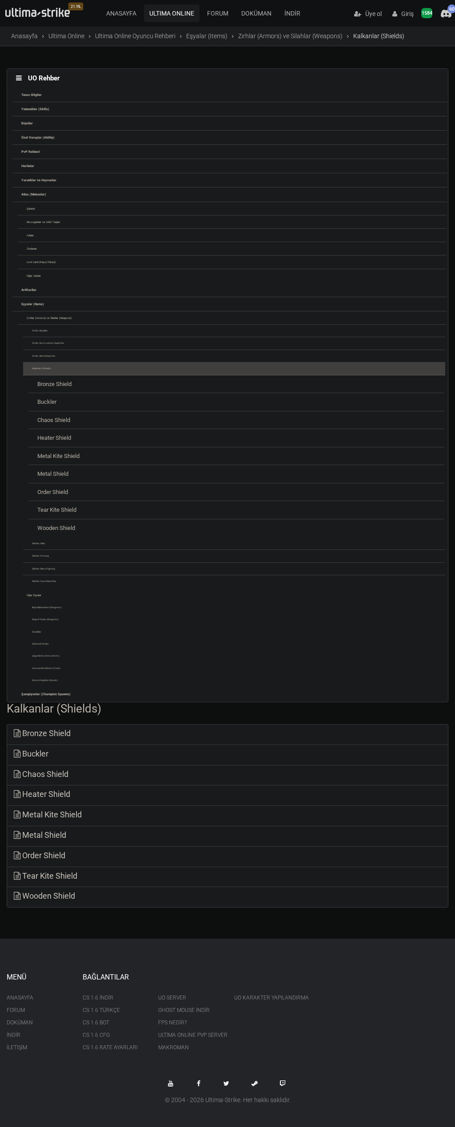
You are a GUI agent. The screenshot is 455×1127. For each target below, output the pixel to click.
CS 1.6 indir (98, 998)
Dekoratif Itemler (40, 643)
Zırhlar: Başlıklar (40, 330)
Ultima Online (66, 36)
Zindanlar (32, 248)
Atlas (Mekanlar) (33, 194)
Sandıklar (36, 631)
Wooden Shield (56, 528)
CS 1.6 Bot (96, 1022)
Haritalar (27, 166)
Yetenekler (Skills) (35, 109)
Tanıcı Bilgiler (31, 95)
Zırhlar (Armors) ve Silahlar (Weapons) (290, 36)
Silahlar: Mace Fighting (43, 568)
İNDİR (292, 13)
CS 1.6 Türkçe (101, 1010)
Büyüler (27, 123)
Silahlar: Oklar (38, 543)
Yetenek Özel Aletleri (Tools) (46, 668)
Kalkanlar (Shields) (41, 368)
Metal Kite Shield (58, 456)
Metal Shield (52, 473)
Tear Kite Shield (56, 509)
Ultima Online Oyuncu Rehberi (135, 36)
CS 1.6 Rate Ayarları (110, 1047)
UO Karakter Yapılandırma (265, 998)
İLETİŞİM (17, 1047)
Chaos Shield (53, 420)
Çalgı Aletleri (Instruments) (46, 655)
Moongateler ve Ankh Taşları (43, 221)
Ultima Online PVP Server (189, 1035)
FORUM (217, 13)
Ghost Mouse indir (184, 1010)
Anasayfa (24, 36)
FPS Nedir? (172, 1022)
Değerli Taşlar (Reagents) (45, 619)
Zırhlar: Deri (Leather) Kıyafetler (48, 343)
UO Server (172, 998)
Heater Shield (54, 437)
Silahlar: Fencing (40, 555)
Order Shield (52, 492)
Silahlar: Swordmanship (44, 581)
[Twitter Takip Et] (227, 1083)
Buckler (46, 401)
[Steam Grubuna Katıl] (254, 1083)
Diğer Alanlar (34, 275)
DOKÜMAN (256, 13)
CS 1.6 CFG (96, 1035)
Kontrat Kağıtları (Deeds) (45, 680)
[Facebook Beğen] (199, 1083)
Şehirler (31, 208)
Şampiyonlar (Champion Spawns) (46, 694)
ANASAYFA (121, 13)
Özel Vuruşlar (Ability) (38, 137)
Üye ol (371, 13)
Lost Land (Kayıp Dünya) (41, 261)
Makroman (173, 1047)
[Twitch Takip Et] (282, 1083)
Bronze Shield (54, 384)
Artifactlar (28, 290)
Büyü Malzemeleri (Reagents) (47, 607)
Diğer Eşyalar (34, 595)
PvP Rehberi (30, 152)
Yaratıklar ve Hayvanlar (38, 180)
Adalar (30, 235)
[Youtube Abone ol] (171, 1083)
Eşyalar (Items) (207, 36)
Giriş (405, 13)
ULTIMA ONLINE (171, 13)
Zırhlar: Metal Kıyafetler (44, 355)
